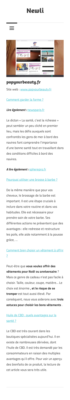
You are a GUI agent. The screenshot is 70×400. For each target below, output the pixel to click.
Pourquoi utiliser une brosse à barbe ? (31, 179)
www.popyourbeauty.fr (36, 89)
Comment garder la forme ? (24, 99)
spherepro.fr (37, 169)
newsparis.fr (35, 109)
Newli (35, 10)
